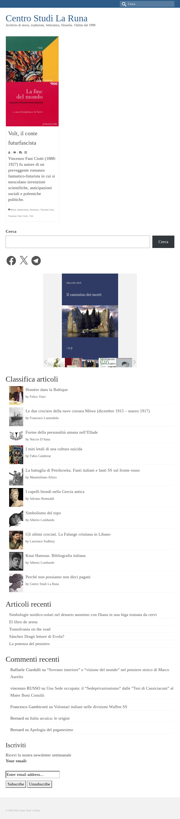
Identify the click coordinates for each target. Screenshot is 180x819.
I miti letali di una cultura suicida (54, 449)
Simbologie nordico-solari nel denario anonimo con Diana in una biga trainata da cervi (83, 614)
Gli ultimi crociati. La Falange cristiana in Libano (68, 534)
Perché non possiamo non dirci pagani (58, 577)
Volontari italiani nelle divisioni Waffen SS (90, 706)
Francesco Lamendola (44, 418)
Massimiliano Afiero (43, 477)
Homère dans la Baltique (47, 389)
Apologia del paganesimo (51, 729)
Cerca (11, 231)
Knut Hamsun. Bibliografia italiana (56, 555)
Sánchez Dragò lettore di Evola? (36, 636)
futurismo (34, 209)
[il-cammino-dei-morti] (90, 362)
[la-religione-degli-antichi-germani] (73, 362)
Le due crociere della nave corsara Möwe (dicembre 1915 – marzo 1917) (88, 411)
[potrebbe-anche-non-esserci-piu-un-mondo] (124, 362)
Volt (31, 216)
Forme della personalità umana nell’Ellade (62, 432)
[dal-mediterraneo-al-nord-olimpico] (107, 362)
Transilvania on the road (29, 629)
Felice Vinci (38, 396)
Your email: (16, 761)
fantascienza (22, 209)
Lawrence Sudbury (42, 541)
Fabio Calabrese (40, 456)
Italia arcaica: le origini (50, 718)
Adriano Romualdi (42, 498)
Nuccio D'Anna (40, 439)
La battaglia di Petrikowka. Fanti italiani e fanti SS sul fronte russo (83, 470)
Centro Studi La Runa (47, 18)
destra (13, 209)
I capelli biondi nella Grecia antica (55, 491)
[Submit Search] (123, 4)
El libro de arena (23, 622)
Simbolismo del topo (43, 513)
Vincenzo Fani (47, 209)
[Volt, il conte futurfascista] (32, 81)
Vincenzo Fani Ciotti (18, 216)
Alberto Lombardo (42, 520)
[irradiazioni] (56, 363)
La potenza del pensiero (29, 643)
